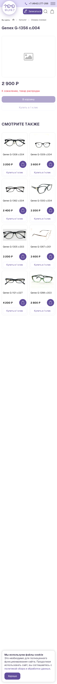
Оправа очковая (38, 20)
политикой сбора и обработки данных (27, 668)
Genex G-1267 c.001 (41, 246)
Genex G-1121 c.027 (13, 292)
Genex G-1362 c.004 (13, 200)
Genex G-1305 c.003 (13, 246)
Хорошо (12, 676)
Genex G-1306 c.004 (13, 154)
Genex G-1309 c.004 (41, 154)
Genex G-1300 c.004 (41, 200)
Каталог (23, 20)
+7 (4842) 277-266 (38, 3)
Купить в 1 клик (28, 107)
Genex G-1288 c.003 (41, 292)
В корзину (28, 99)
